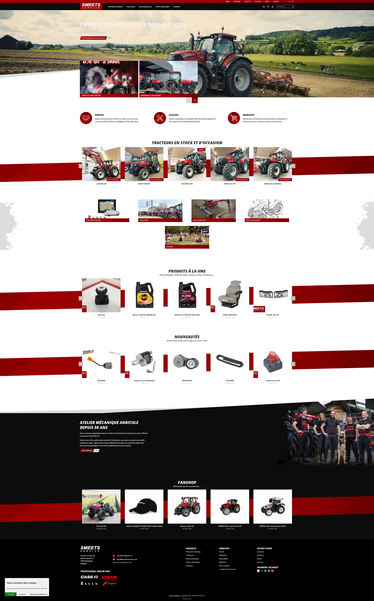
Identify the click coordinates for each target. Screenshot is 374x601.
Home (227, 1)
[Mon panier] (264, 7)
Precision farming (115, 7)
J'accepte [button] (11, 594)
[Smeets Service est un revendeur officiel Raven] (89, 584)
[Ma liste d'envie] (268, 7)
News (267, 1)
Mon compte (224, 566)
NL (290, 1)
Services (248, 1)
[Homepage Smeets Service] (91, 6)
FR (293, 1)
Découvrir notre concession (93, 38)
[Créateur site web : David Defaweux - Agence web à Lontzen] (187, 599)
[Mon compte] (273, 7)
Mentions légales (174, 595)
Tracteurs (131, 7)
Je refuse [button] (22, 594)
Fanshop (176, 7)
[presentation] (81, 166)
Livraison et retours (227, 569)
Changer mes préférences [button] (38, 594)
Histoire (258, 1)
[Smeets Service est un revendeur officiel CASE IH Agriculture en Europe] (89, 577)
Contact (276, 1)
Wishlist (222, 562)
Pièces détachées (162, 7)
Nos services (87, 450)
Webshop (237, 1)
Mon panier (223, 559)
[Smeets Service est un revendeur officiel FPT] (110, 584)
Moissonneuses (145, 7)
